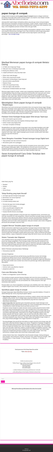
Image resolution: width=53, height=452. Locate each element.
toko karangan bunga (14, 34)
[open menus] (1, 3)
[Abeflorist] (26, 4)
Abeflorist (26, 448)
